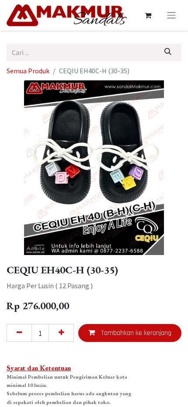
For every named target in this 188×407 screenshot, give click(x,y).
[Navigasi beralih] (171, 15)
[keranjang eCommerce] (148, 15)
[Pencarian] (168, 52)
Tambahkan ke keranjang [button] (135, 333)
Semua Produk (28, 70)
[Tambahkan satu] (61, 332)
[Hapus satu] (19, 332)
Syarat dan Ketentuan (39, 368)
